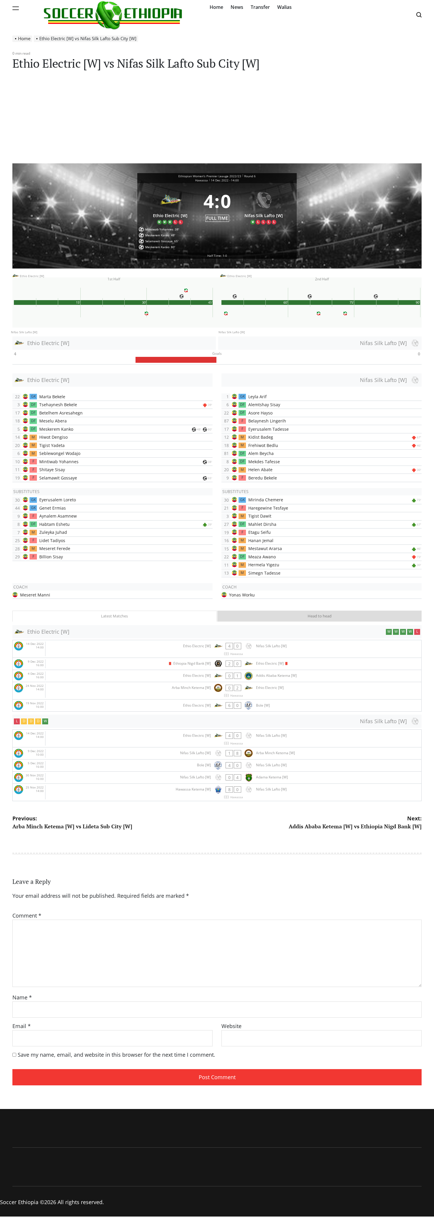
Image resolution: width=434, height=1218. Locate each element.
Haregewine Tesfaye (268, 508)
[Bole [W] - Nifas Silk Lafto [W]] (217, 765)
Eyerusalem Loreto (57, 500)
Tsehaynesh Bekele (58, 404)
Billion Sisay (51, 557)
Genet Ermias (52, 508)
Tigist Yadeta (52, 445)
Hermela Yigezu (263, 564)
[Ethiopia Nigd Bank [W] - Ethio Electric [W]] (217, 664)
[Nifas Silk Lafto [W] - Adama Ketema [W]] (217, 777)
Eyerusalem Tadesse (268, 429)
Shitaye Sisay (52, 469)
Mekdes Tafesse (264, 461)
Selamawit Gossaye (58, 478)
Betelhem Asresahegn (61, 413)
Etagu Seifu (259, 532)
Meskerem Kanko (56, 429)
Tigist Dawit (259, 516)
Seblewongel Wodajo (59, 453)
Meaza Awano (262, 557)
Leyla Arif (257, 396)
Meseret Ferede (54, 548)
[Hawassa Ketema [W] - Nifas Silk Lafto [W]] (217, 792)
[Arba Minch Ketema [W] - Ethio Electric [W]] (217, 691)
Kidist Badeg (260, 437)
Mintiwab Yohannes (59, 461)
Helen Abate (260, 469)
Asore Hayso (260, 413)
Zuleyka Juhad (53, 532)
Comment (26, 915)
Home (216, 7)
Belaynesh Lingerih (267, 421)
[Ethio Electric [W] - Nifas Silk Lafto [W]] (217, 649)
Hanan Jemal (260, 540)
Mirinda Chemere (265, 500)
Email (21, 1026)
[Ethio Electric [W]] (170, 205)
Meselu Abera (53, 421)
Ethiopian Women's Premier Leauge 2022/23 (209, 176)
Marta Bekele (52, 396)
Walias (284, 7)
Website (231, 1026)
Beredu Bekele (262, 478)
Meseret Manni (35, 595)
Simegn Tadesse (264, 573)
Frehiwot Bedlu (263, 445)
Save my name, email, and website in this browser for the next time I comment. (116, 1054)
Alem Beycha (261, 453)
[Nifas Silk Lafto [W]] (264, 205)
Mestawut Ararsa (265, 548)
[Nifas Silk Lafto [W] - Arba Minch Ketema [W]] (217, 753)
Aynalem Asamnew (58, 516)
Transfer (260, 7)
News (237, 7)
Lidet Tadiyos (52, 540)
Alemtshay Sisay (264, 404)
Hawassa (201, 180)
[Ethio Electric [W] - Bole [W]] (217, 705)
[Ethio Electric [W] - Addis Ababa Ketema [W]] (217, 676)
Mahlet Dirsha (262, 524)
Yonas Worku (242, 595)
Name (22, 997)
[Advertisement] (217, 119)
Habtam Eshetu (54, 524)
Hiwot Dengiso (53, 437)
